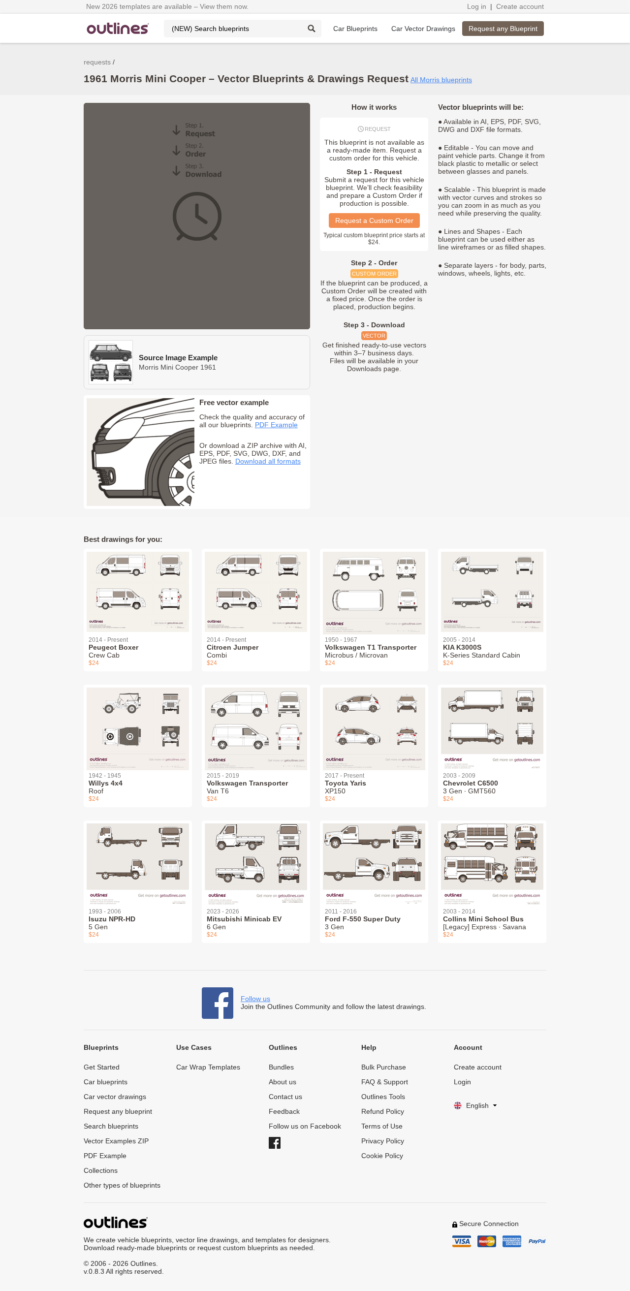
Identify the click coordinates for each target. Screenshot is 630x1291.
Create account (520, 6)
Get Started (102, 1067)
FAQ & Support (384, 1082)
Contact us (285, 1097)
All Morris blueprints (441, 80)
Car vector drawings (115, 1097)
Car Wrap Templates (208, 1067)
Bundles (281, 1067)
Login (462, 1082)
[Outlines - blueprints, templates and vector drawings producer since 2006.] (118, 28)
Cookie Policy (382, 1156)
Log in (476, 6)
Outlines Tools (383, 1097)
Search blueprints (111, 1126)
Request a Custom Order (374, 220)
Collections (101, 1170)
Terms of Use (382, 1126)
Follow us (255, 999)
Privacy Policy (382, 1141)
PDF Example (276, 425)
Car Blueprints (355, 28)
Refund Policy (382, 1111)
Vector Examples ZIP (116, 1141)
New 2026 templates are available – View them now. (167, 6)
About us (282, 1082)
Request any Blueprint (503, 28)
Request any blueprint (118, 1111)
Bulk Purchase (383, 1067)
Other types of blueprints (122, 1185)
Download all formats (268, 461)
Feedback (284, 1111)
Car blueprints (105, 1082)
